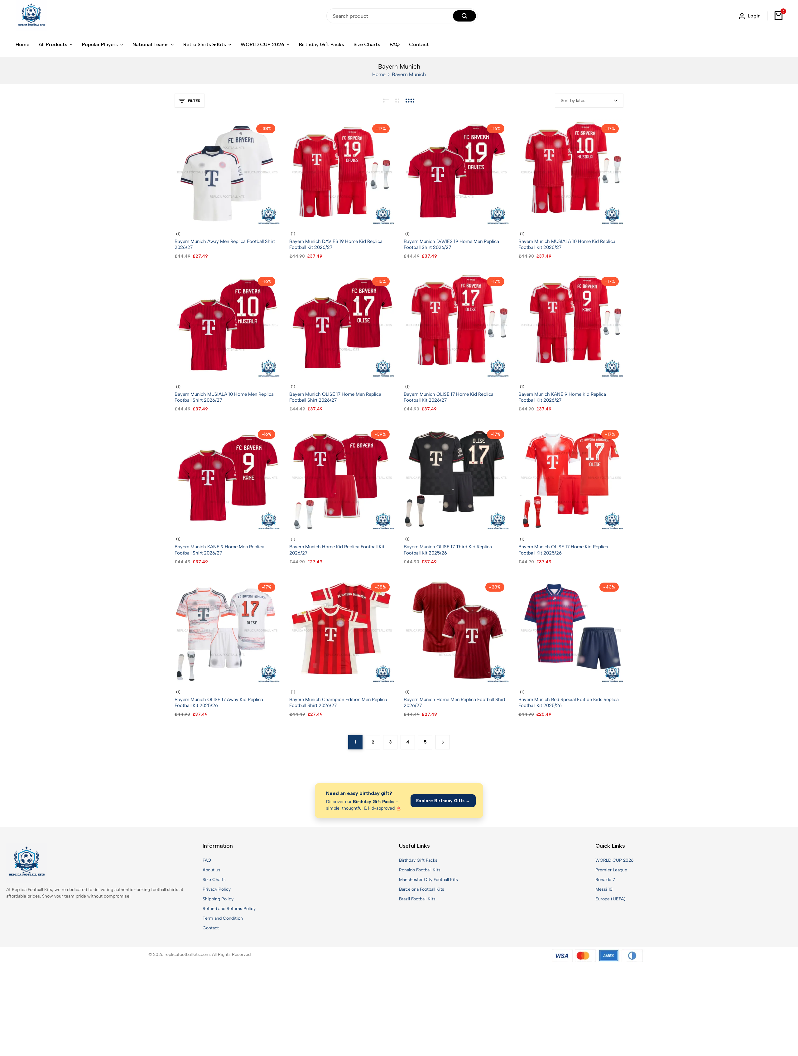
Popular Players (100, 44)
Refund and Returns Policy (229, 908)
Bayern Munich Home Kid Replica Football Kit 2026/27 (336, 549)
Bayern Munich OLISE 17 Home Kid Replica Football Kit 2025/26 (563, 549)
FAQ (395, 44)
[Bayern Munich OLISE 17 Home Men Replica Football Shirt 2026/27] (342, 324)
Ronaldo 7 (605, 879)
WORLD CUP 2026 (262, 44)
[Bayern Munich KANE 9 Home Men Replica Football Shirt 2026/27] (227, 477)
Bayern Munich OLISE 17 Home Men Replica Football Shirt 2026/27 (335, 397)
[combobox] (589, 101)
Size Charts (366, 44)
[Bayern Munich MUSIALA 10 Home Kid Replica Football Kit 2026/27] (571, 172)
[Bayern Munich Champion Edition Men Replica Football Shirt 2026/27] (342, 630)
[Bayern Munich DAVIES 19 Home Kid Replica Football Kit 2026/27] (342, 172)
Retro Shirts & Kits (204, 44)
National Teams (150, 44)
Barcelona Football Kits (421, 889)
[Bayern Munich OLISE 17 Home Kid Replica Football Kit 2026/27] (456, 324)
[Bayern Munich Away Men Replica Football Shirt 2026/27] (227, 172)
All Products (53, 44)
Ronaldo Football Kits (419, 870)
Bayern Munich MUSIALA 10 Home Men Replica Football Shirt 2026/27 (224, 397)
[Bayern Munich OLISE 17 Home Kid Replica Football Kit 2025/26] (571, 477)
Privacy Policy (217, 889)
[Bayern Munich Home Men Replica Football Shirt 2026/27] (456, 630)
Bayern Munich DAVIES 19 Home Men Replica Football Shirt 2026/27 (451, 244)
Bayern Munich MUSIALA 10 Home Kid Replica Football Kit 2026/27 (566, 244)
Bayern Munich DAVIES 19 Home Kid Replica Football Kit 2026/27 (335, 244)
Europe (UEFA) (610, 899)
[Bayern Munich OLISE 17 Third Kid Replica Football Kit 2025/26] (456, 477)
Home (22, 44)
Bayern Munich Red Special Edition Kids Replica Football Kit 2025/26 (568, 702)
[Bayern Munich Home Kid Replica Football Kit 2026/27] (342, 477)
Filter (194, 101)
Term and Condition (223, 918)
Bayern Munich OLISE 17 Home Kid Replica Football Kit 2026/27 (448, 397)
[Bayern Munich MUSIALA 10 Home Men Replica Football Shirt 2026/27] (227, 324)
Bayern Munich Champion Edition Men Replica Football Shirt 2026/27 (338, 702)
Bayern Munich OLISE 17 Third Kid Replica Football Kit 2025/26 (448, 549)
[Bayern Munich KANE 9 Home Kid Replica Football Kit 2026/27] (571, 324)
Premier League (611, 870)
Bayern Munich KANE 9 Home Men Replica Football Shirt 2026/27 (219, 549)
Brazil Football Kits (417, 899)
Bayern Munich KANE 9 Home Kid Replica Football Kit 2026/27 (562, 397)
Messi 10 (604, 889)
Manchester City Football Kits (428, 879)
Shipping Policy (218, 899)
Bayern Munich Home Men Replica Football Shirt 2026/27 (454, 702)
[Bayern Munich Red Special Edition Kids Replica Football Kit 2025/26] (571, 630)
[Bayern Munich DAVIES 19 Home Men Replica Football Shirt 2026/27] (456, 172)
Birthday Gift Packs (321, 44)
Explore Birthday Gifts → (443, 800)
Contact (419, 44)
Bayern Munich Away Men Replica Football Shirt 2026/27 (225, 244)
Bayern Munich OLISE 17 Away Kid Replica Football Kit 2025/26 (219, 702)
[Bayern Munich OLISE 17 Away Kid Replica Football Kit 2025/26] (227, 630)
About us (211, 870)
